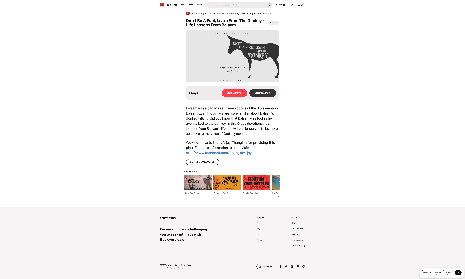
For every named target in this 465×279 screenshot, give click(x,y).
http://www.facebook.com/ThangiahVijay (219, 153)
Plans (191, 5)
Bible (183, 5)
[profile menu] (300, 4)
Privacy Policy (180, 265)
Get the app (280, 5)
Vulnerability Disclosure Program (172, 268)
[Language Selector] (291, 4)
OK (458, 273)
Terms (189, 265)
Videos (199, 5)
